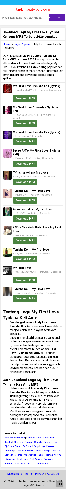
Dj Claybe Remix (13, 446)
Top (59, 484)
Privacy (40, 473)
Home (6, 44)
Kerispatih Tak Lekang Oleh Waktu (24, 459)
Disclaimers (14, 473)
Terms (28, 473)
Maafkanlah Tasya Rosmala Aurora (42, 454)
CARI (57, 17)
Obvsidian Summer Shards (28, 442)
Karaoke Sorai (33, 437)
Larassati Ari (42, 463)
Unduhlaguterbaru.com (33, 9)
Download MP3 (25, 98)
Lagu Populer (22, 44)
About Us (53, 473)
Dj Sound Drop (31, 446)
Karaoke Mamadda (15, 437)
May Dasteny (27, 463)
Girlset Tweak (51, 442)
